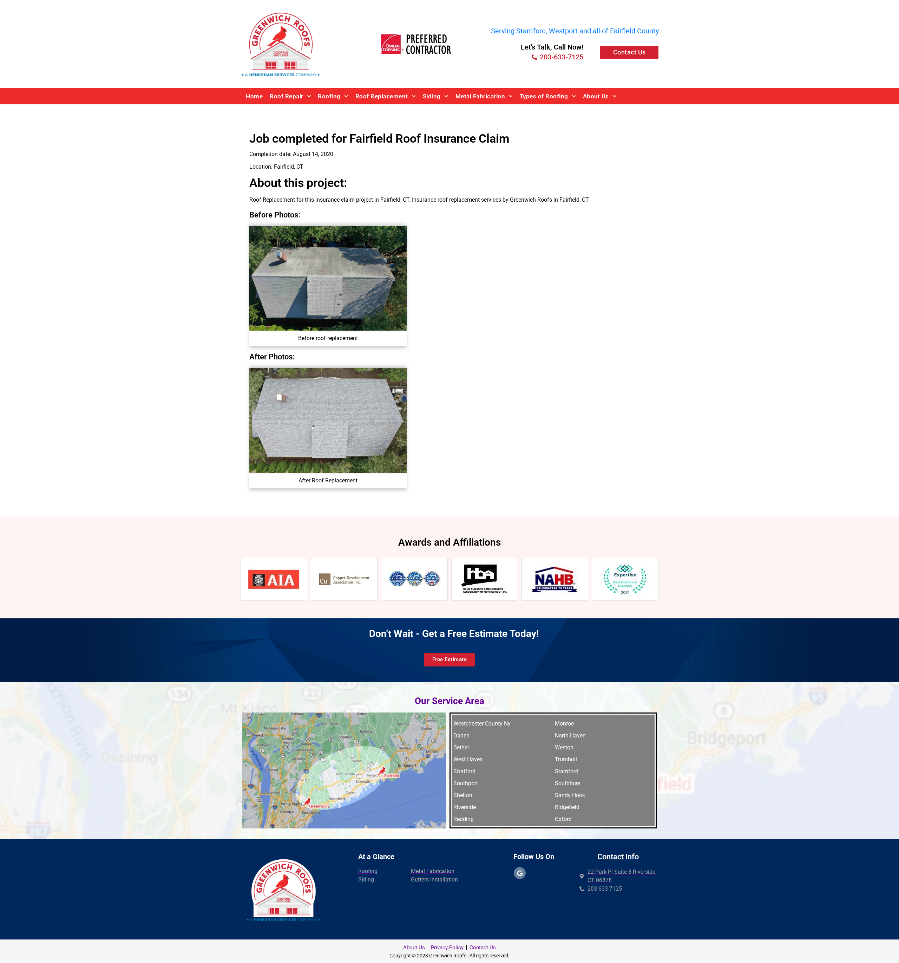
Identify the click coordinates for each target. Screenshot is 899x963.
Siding (432, 96)
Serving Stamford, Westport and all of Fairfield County (575, 31)
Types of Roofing (544, 96)
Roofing (329, 96)
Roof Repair (286, 96)
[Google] (520, 873)
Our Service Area (449, 701)
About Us (596, 96)
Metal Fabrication (480, 96)
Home (254, 96)
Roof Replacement (381, 96)
